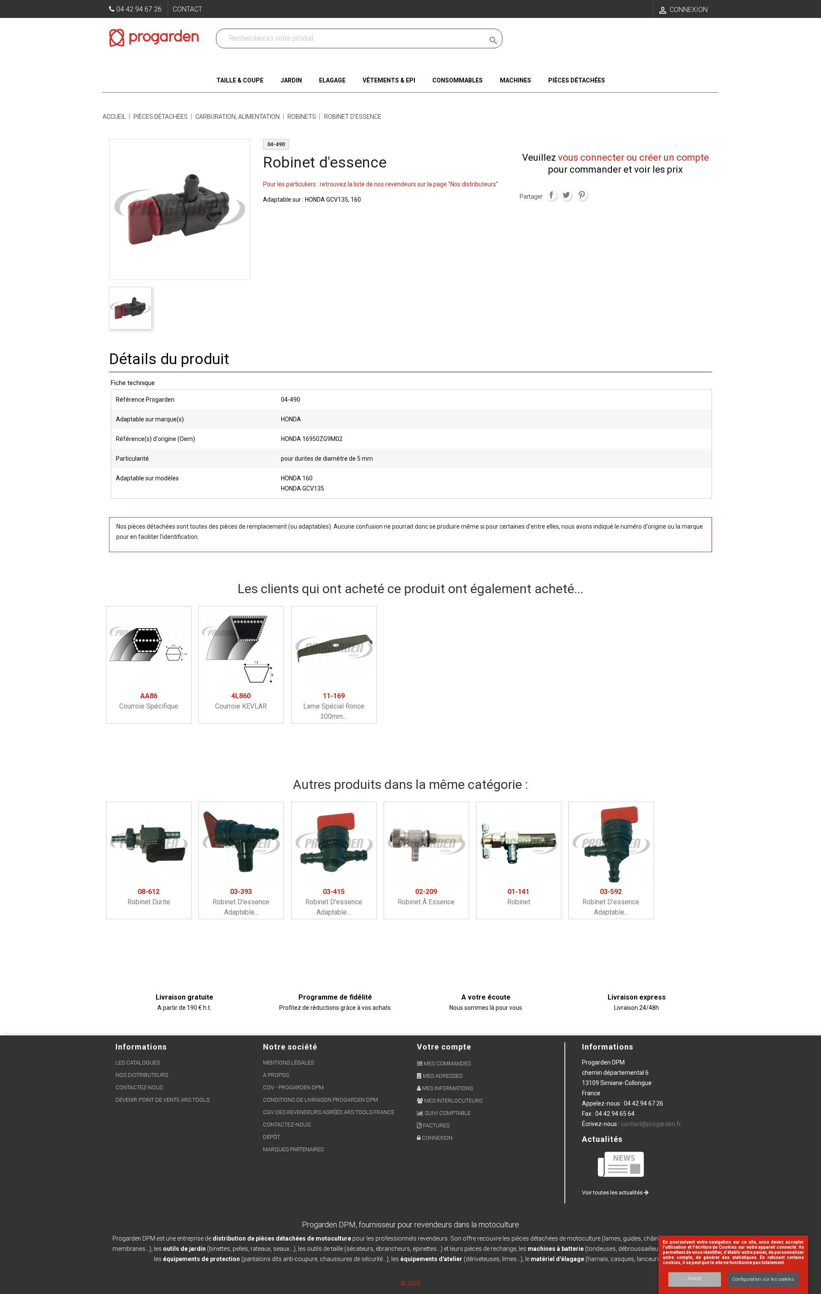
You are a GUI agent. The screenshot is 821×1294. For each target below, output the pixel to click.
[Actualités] (621, 1164)
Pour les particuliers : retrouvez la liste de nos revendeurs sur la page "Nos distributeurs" (380, 184)
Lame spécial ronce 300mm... (333, 706)
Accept (695, 1278)
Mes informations (447, 1088)
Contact (187, 9)
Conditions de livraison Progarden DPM (320, 1100)
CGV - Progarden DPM (293, 1087)
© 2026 (411, 1283)
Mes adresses (442, 1076)
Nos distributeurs (141, 1075)
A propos (276, 1075)
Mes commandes (446, 1063)
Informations (607, 1046)
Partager (551, 194)
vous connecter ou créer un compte (633, 157)
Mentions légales (288, 1062)
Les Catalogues (137, 1062)
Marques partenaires (293, 1149)
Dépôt (271, 1137)
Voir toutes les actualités (613, 1192)
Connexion (436, 1138)
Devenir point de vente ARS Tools (162, 1100)
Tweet (566, 194)
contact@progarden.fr (651, 1123)
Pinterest (581, 194)
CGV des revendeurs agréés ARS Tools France (328, 1112)
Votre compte (444, 1046)
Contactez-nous (139, 1087)
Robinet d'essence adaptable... (241, 902)
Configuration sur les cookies (763, 1279)
